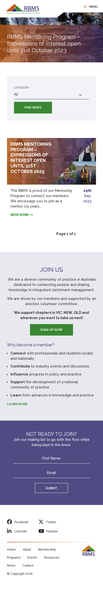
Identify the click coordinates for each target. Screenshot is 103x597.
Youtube (52, 531)
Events (32, 557)
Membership (47, 549)
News (11, 565)
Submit (51, 488)
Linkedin (20, 531)
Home (11, 549)
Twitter (51, 522)
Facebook (21, 522)
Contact (28, 565)
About (27, 549)
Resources (51, 557)
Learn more (17, 404)
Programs (13, 557)
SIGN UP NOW (51, 330)
